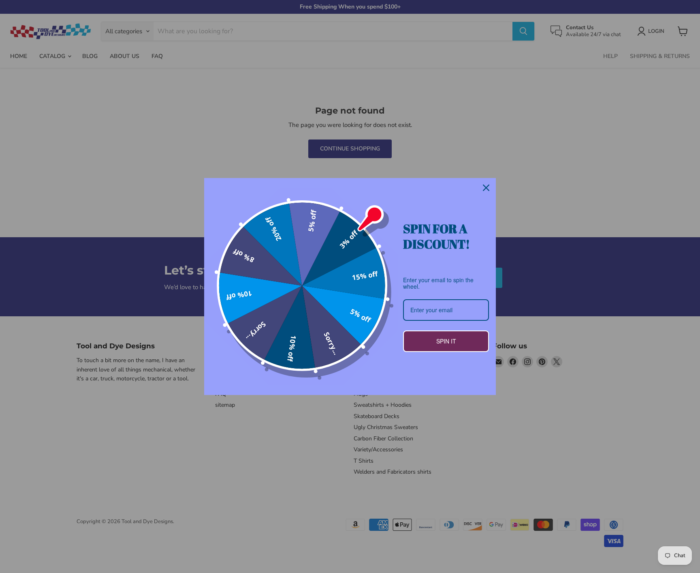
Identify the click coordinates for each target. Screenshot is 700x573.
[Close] (486, 187)
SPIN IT (446, 341)
